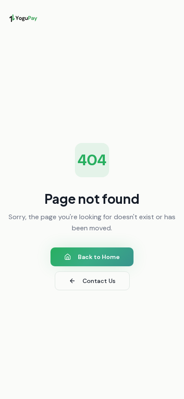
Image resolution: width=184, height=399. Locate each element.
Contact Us (99, 281)
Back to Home (99, 257)
